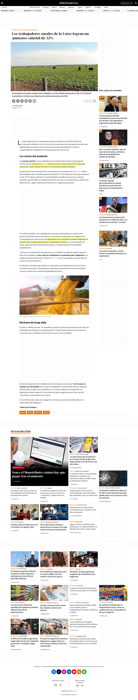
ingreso (46, 412)
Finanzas (62, 7)
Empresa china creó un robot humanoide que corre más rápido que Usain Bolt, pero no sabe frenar (83, 493)
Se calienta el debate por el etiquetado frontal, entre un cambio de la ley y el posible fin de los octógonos (112, 609)
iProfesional (16, 30)
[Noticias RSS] (79, 671)
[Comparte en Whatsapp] (22, 101)
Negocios (88, 7)
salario (44, 164)
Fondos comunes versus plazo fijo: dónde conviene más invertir (53, 608)
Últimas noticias (35, 7)
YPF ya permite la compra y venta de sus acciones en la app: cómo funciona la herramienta (53, 527)
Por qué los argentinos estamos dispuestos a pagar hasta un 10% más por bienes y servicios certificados (53, 642)
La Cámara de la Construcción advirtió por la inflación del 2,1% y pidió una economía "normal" (113, 220)
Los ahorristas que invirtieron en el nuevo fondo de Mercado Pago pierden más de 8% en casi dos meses (83, 460)
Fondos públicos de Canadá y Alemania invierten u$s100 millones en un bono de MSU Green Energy (83, 624)
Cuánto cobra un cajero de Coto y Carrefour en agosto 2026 (24, 525)
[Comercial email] (77, 685)
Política (54, 7)
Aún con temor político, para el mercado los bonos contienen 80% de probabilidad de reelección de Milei (112, 153)
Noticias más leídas (21, 431)
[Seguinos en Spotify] (84, 671)
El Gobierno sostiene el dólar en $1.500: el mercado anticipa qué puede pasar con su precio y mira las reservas (113, 494)
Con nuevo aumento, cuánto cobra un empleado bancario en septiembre (112, 253)
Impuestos (71, 7)
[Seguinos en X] (59, 671)
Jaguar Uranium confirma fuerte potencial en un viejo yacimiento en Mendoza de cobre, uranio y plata (83, 526)
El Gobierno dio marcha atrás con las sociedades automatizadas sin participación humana (24, 493)
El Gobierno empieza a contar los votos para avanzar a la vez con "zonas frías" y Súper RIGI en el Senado (53, 494)
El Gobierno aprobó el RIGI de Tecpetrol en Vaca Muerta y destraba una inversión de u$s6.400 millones (23, 575)
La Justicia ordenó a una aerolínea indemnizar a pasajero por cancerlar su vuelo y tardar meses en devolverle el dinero (83, 477)
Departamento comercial (80, 682)
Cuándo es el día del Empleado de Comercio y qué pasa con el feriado (83, 589)
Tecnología (97, 7)
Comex (106, 7)
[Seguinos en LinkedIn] (69, 671)
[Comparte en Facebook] (13, 101)
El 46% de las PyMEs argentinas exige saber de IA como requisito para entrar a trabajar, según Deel (25, 642)
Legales (80, 7)
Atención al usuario (58, 681)
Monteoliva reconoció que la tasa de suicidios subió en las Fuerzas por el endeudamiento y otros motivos (84, 641)
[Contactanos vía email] (55, 685)
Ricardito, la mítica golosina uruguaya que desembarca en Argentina (82, 574)
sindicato (54, 258)
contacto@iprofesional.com (69, 694)
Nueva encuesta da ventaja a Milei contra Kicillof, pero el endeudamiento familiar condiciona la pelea (84, 608)
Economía (46, 7)
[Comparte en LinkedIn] (26, 101)
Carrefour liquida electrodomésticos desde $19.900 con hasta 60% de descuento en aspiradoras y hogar (111, 185)
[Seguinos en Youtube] (74, 671)
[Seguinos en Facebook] (53, 671)
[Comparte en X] (18, 101)
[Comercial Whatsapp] (82, 685)
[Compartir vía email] (34, 101)
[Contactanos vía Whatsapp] (61, 685)
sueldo (78, 171)
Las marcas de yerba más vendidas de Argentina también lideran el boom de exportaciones (24, 609)
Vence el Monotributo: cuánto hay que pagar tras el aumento (38, 474)
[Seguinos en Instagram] (64, 671)
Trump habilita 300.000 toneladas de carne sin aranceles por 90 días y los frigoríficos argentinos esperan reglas (113, 119)
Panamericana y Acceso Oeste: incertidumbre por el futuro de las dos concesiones (83, 509)
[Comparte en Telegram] (30, 101)
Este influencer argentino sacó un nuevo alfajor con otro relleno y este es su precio (53, 574)
